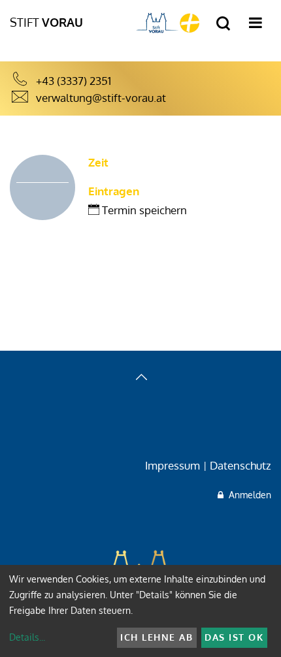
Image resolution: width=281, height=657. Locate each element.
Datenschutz (240, 465)
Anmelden (247, 494)
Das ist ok (234, 637)
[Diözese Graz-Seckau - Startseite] (168, 22)
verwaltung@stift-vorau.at (101, 97)
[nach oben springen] (140, 378)
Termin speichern (143, 210)
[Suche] (223, 23)
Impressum (172, 465)
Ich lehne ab (156, 637)
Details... (27, 637)
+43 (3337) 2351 (73, 81)
